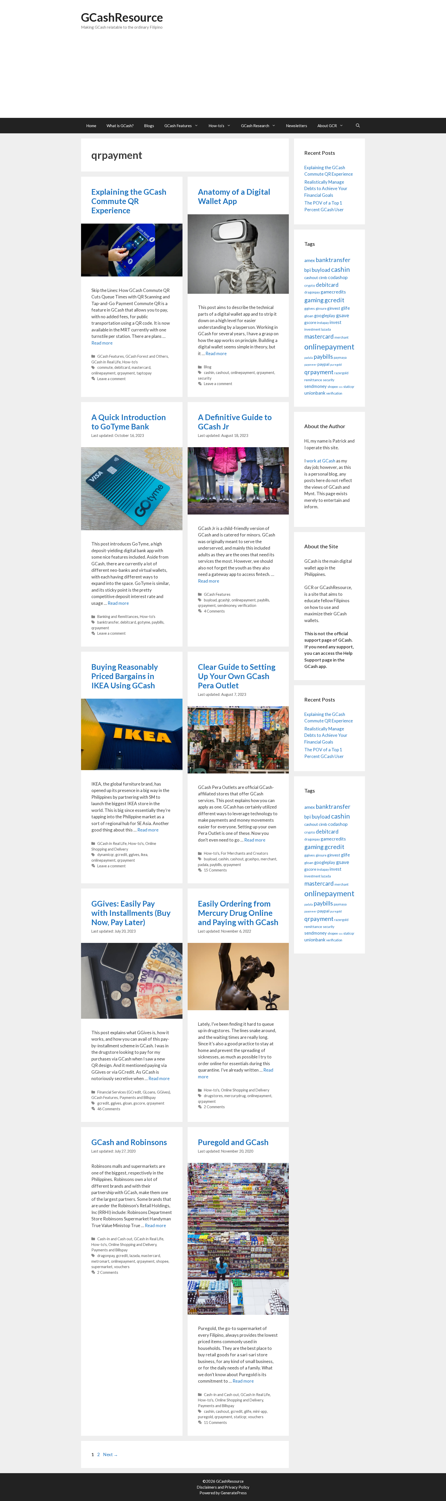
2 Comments (214, 1107)
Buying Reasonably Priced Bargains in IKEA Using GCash (124, 676)
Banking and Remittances (117, 616)
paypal (323, 364)
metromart (100, 1261)
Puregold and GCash (233, 1142)
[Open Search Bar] (358, 125)
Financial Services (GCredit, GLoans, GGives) (133, 1092)
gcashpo (252, 859)
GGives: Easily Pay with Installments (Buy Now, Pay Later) (131, 913)
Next (110, 1454)
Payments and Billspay (138, 1097)
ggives (134, 854)
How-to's (130, 362)
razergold (341, 373)
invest (335, 322)
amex (309, 260)
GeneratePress (234, 1492)
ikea (144, 854)
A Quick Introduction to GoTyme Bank (128, 421)
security (204, 378)
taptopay (144, 373)
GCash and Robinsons (129, 1142)
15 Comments (215, 870)
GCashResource (122, 17)
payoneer (310, 364)
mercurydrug (235, 1096)
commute (105, 367)
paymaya (340, 358)
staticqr (240, 1417)
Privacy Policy (237, 1487)
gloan (127, 1103)
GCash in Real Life (106, 362)
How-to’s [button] (216, 125)
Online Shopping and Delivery (245, 1090)
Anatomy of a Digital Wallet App (234, 196)
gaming (314, 300)
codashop (338, 277)
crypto (309, 285)
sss (341, 386)
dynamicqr (105, 854)
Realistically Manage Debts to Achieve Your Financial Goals (325, 188)
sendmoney (226, 605)
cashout (222, 372)
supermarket (102, 1267)
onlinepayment (103, 373)
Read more (102, 343)
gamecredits (333, 292)
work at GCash (320, 460)
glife (247, 1411)
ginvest (333, 308)
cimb (323, 277)
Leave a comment (111, 379)
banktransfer (108, 622)
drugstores (213, 1096)
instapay (323, 323)
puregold (205, 1417)
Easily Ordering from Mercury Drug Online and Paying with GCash (238, 913)
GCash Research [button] (255, 125)
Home (91, 125)
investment (312, 329)
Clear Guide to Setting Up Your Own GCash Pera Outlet (236, 676)
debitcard (122, 367)
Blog (207, 367)
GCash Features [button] (178, 125)
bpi (307, 270)
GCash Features (110, 356)
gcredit (121, 854)
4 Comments (214, 611)
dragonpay (106, 1255)
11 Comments (215, 1422)
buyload (210, 600)
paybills (158, 622)
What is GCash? (120, 125)
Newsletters (296, 125)
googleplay (324, 315)
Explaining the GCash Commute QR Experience (128, 201)
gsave (342, 315)
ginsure (321, 309)
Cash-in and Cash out (114, 1239)
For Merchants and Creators (244, 853)
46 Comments (108, 1109)
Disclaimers (207, 1487)
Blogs (149, 125)
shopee (162, 1261)
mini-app (260, 1411)
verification (247, 605)
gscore (139, 1103)
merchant (268, 859)
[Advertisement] (223, 79)
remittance (313, 380)
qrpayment (126, 373)
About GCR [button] (327, 125)
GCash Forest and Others (146, 356)
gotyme (144, 622)
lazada (135, 1255)
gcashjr (224, 600)
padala (203, 864)
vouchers (122, 1267)
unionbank (314, 393)
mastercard (141, 367)
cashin (209, 372)
